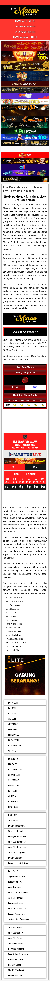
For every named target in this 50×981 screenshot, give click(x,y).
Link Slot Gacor (14, 965)
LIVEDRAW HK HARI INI (25, 21)
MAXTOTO (12, 764)
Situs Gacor (13, 820)
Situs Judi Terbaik (15, 831)
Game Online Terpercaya (18, 954)
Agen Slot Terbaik (15, 898)
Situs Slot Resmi (15, 927)
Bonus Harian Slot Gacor (18, 863)
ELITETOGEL (13, 735)
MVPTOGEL (13, 729)
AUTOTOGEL (13, 724)
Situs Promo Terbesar (17, 908)
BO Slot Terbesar (15, 975)
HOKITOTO (12, 815)
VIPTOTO (12, 751)
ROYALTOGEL (13, 740)
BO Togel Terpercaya (17, 836)
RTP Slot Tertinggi (16, 949)
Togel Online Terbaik (16, 876)
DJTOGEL (12, 708)
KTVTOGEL (12, 713)
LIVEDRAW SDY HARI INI (25, 32)
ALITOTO (12, 796)
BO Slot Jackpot (15, 858)
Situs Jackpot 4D (15, 933)
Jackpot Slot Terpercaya (18, 919)
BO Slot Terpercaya (16, 826)
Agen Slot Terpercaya (17, 847)
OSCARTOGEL (14, 780)
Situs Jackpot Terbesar (18, 892)
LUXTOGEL (12, 791)
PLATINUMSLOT (15, 769)
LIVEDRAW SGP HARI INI (25, 26)
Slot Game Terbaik (15, 943)
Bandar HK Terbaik (16, 959)
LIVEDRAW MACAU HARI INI (25, 37)
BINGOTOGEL (13, 785)
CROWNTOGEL (14, 775)
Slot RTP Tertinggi (16, 970)
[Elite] (25, 675)
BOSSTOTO (13, 759)
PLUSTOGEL (13, 801)
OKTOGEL (12, 719)
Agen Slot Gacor (15, 938)
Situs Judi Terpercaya (17, 842)
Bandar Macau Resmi (16, 914)
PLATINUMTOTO (15, 745)
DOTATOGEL (13, 703)
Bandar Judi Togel (15, 903)
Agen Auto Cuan (14, 887)
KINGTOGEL (13, 807)
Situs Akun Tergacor (16, 852)
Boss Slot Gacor (15, 871)
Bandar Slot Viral (15, 882)
